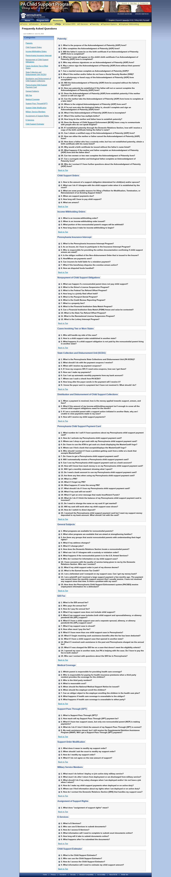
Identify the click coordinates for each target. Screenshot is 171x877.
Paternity (95, 24)
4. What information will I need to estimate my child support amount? (92, 865)
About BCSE (113, 874)
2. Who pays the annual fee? (74, 606)
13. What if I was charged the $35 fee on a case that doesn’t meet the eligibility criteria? (101, 647)
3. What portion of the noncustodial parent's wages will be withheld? (92, 224)
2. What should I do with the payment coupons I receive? (87, 362)
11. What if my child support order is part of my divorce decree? (90, 567)
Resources (58, 20)
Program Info (43, 20)
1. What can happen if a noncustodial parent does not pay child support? (94, 284)
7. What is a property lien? (73, 303)
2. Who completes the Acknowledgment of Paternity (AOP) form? (90, 48)
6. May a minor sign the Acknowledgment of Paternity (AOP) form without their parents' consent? (100, 67)
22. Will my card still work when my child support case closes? (89, 507)
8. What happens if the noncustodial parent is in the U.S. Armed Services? (94, 556)
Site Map (133, 3)
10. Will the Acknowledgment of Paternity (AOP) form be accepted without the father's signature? (100, 84)
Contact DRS (69, 24)
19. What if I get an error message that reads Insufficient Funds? (90, 495)
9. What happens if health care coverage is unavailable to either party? (93, 699)
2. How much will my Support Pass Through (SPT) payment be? (90, 718)
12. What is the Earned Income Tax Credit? (80, 570)
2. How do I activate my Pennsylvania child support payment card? (91, 438)
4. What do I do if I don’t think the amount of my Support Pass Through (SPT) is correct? (101, 727)
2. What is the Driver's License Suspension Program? (85, 287)
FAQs (58, 24)
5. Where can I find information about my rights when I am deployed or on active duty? (100, 789)
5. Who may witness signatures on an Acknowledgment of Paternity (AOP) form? (97, 62)
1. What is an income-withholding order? (79, 218)
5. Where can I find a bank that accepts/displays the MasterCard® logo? (93, 448)
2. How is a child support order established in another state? (88, 338)
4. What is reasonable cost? (73, 683)
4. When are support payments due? (77, 196)
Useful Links (47, 24)
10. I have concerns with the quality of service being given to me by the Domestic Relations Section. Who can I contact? (98, 563)
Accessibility (101, 874)
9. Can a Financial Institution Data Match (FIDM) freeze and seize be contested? (97, 310)
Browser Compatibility (86, 874)
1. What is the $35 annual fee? (74, 602)
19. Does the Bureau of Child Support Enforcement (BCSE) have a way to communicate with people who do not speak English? (100, 123)
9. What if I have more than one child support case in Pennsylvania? (92, 632)
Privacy (53, 874)
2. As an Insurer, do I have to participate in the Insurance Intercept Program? (96, 247)
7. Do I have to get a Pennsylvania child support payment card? (90, 456)
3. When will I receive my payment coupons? (81, 366)
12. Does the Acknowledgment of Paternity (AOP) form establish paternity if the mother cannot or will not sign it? (100, 94)
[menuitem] (125, 14)
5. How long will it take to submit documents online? (85, 836)
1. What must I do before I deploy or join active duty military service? (92, 774)
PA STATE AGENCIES (125, 14)
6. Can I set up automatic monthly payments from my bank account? (92, 375)
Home (27, 20)
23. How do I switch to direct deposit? (78, 510)
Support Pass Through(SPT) (37, 104)
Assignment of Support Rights (37, 116)
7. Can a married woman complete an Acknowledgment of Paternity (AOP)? (95, 71)
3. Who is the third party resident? (76, 680)
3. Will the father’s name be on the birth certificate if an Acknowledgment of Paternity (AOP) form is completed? (99, 53)
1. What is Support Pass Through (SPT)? (79, 715)
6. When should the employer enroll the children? (83, 690)
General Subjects (32, 91)
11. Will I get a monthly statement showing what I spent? (86, 469)
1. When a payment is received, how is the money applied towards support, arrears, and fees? (101, 402)
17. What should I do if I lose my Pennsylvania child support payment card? (95, 488)
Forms (24, 24)
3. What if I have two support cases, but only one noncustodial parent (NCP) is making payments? (100, 723)
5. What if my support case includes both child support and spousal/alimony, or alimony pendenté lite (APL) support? (101, 616)
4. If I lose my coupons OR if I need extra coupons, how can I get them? (93, 369)
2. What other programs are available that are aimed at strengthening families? (96, 534)
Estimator (35, 24)
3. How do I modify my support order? (78, 755)
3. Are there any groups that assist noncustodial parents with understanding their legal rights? (101, 538)
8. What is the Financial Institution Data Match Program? (86, 306)
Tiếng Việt (138, 20)
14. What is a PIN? (69, 479)
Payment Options (109, 24)
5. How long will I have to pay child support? (81, 199)
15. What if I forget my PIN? (73, 482)
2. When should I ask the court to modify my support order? (88, 751)
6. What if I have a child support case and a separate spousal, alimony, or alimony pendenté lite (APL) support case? (98, 622)
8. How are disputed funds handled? (77, 268)
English (111, 20)
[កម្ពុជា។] (126, 20)
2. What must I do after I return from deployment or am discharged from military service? (101, 777)
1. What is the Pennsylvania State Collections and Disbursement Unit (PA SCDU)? (98, 359)
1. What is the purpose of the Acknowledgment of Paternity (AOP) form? (94, 45)
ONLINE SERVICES (142, 14)
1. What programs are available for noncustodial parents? (87, 531)
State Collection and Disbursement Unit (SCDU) (36, 73)
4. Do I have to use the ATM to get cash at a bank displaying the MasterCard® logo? (99, 444)
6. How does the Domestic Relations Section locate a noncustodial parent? (95, 549)
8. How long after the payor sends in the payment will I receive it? (91, 382)
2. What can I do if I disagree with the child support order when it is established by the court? (100, 186)
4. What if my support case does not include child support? (88, 612)
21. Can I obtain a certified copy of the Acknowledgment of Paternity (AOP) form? (98, 133)
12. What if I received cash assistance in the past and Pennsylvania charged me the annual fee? (102, 643)
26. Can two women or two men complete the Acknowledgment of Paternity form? (98, 155)
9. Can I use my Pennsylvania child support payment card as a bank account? (96, 463)
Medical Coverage (33, 99)
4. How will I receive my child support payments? (83, 417)
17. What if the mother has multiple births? (80, 116)
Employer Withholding (129, 24)
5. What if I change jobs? (72, 546)
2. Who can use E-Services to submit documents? (83, 826)
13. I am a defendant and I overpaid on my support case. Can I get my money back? (99, 574)
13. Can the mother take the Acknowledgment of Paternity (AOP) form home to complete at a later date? (102, 100)
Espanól (119, 20)
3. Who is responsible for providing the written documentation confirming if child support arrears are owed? (102, 251)
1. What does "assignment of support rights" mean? (85, 808)
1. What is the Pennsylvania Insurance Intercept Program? (87, 243)
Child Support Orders (34, 47)
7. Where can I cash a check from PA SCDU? (81, 379)
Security (73, 874)
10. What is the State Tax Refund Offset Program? (83, 313)
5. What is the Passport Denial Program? (79, 297)
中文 (131, 20)
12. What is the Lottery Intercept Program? (80, 319)
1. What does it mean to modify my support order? (84, 748)
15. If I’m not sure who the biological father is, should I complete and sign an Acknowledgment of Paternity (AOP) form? (96, 108)
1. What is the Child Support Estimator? (79, 855)
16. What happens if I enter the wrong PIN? (80, 485)
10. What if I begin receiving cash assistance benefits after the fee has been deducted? (101, 636)
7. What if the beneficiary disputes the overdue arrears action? (89, 265)
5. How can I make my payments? (76, 372)
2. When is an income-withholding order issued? (83, 221)
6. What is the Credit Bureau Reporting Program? (83, 300)
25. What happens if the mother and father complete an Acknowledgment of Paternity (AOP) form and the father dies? (100, 151)
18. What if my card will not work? (76, 492)
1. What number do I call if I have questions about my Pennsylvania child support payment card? (102, 434)
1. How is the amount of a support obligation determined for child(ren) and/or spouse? (100, 182)
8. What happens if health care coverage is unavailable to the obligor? (93, 696)
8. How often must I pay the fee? (75, 629)
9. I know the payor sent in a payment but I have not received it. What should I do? (98, 385)
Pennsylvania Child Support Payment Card (36, 86)
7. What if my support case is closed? (78, 626)
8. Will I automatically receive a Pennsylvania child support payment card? (95, 459)
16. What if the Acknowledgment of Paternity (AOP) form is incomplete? (93, 113)
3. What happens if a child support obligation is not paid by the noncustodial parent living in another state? (102, 342)
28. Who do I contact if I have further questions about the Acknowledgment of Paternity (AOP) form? (101, 165)
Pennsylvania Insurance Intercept (39, 55)
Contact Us (144, 3)
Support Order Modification (36, 108)
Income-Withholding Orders (36, 51)
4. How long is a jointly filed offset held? (79, 294)
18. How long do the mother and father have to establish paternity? (91, 119)
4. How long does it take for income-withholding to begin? (87, 228)
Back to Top (63, 170)
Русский (146, 20)
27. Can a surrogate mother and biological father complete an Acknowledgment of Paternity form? (98, 160)
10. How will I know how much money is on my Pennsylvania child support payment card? (102, 466)
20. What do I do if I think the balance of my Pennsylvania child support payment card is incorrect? (101, 499)
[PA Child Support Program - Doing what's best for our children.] (46, 6)
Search (124, 3)
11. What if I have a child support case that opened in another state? (92, 639)
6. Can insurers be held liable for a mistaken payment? (86, 262)
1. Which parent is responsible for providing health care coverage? (91, 672)
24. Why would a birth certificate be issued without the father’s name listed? (96, 147)
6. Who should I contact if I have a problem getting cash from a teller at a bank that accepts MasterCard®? (99, 452)
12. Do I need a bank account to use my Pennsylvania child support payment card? (99, 472)
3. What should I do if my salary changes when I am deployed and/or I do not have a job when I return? (101, 781)
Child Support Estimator (35, 124)
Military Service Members (35, 112)
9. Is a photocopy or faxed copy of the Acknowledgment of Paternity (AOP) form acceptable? (97, 78)
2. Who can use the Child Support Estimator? (81, 858)
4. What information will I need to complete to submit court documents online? (97, 833)
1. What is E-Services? (71, 823)
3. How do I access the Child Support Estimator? (83, 862)
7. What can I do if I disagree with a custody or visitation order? (90, 552)
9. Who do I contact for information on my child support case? (89, 559)
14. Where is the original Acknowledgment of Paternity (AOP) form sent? (94, 104)
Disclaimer (63, 874)
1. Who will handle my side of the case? (79, 335)
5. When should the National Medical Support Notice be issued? (90, 687)
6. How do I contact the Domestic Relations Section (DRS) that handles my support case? (102, 792)
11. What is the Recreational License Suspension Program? (88, 316)
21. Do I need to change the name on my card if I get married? (89, 503)
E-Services (83, 24)
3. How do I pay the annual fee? (75, 609)
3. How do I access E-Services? (75, 830)
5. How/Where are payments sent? (76, 258)
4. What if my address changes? (75, 543)
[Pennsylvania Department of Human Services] (33, 15)
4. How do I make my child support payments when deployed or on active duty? (97, 785)
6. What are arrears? (70, 202)
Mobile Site (124, 874)
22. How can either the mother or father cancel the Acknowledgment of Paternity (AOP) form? (100, 137)
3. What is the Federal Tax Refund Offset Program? (84, 290)
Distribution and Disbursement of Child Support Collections (38, 80)
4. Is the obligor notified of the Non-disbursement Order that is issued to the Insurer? (100, 255)
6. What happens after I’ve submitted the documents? (85, 839)
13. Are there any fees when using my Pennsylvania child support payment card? (98, 475)
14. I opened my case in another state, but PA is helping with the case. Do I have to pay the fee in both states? (102, 652)
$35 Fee (29, 95)
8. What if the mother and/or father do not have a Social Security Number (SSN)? (97, 74)
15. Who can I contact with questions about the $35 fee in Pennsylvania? (94, 656)
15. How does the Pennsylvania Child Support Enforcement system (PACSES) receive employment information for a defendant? (99, 585)
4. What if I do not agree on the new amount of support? (86, 758)
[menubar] (125, 14)
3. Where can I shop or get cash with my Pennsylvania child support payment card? (99, 441)
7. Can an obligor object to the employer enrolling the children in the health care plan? (100, 693)
